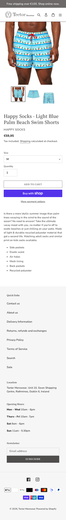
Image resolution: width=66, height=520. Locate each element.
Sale (9, 367)
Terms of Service (17, 349)
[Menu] (60, 14)
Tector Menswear (27, 508)
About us (12, 312)
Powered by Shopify (46, 508)
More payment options (33, 201)
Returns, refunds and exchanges (27, 331)
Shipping (25, 141)
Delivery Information (19, 322)
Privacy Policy (15, 340)
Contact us (13, 303)
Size (6, 152)
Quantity (8, 166)
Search (11, 358)
